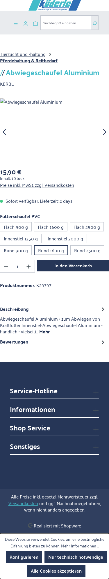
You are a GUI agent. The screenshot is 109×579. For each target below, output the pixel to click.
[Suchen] (95, 22)
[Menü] (16, 22)
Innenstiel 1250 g (21, 238)
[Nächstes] (104, 131)
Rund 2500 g (87, 250)
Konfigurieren (24, 557)
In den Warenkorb (73, 265)
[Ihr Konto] (26, 22)
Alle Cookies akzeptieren (56, 571)
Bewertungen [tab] (14, 341)
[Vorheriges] (4, 131)
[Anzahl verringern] (6, 266)
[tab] (53, 320)
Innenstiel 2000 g (65, 238)
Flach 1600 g (51, 227)
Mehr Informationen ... (80, 546)
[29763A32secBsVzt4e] (54, 131)
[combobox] (65, 22)
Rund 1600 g (51, 250)
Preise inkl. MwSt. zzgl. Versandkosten (37, 184)
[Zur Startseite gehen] (54, 5)
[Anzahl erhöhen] (29, 266)
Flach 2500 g (87, 227)
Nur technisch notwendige (75, 557)
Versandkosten (23, 503)
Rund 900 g (16, 250)
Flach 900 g (16, 227)
